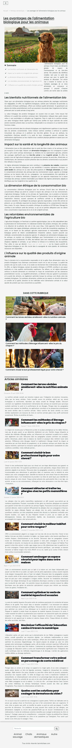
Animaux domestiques (17, 11)
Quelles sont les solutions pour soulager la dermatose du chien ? (41, 692)
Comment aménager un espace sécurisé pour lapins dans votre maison (40, 559)
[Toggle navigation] (5, 3)
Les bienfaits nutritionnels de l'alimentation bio (23, 69)
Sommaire (11, 65)
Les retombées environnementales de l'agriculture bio (25, 81)
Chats (28, 734)
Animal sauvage (18, 735)
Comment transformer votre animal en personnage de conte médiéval (43, 659)
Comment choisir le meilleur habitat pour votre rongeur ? (43, 525)
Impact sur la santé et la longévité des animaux (23, 73)
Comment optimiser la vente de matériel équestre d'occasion (40, 594)
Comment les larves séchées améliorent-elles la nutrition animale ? (36, 318)
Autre (54, 734)
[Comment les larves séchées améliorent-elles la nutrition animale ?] (36, 305)
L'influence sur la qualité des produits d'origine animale (25, 85)
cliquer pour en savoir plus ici (38, 244)
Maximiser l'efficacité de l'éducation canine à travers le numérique (44, 626)
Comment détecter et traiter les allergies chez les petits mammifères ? (44, 491)
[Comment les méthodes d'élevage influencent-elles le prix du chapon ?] (36, 332)
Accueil (5, 11)
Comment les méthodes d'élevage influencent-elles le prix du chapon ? (34, 344)
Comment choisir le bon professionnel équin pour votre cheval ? (34, 370)
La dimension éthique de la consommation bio (22, 77)
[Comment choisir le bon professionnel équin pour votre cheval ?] (34, 358)
